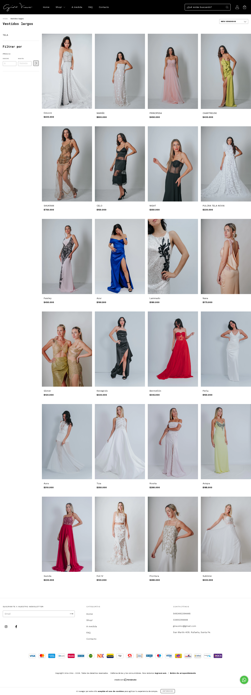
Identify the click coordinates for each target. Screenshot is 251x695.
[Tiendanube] (125, 680)
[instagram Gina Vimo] (6, 626)
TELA (5, 35)
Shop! (59, 7)
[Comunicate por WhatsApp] (244, 680)
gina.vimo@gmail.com (184, 626)
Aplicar (36, 63)
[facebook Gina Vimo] (16, 626)
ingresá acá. (161, 673)
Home (46, 7)
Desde (6, 58)
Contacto (104, 7)
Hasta (21, 58)
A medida (77, 7)
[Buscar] (227, 7)
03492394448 (180, 620)
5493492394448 (182, 613)
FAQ (90, 7)
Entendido (168, 691)
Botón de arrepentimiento (183, 673)
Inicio (5, 19)
